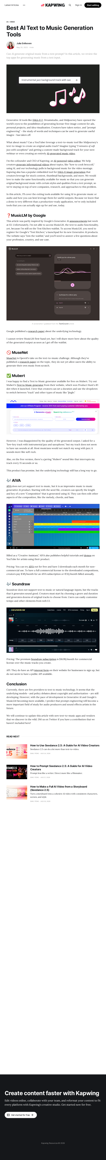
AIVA (9, 486)
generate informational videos (32, 164)
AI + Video (10, 22)
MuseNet (11, 358)
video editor (74, 160)
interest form (41, 670)
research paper (36, 331)
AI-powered (60, 160)
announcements (78, 221)
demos (87, 555)
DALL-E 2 (38, 120)
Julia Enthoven (24, 43)
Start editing (93, 5)
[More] (24, 5)
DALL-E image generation (71, 172)
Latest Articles (12, 5)
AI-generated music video (61, 153)
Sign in (78, 5)
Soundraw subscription (43, 659)
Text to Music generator (30, 385)
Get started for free (20, 1115)
